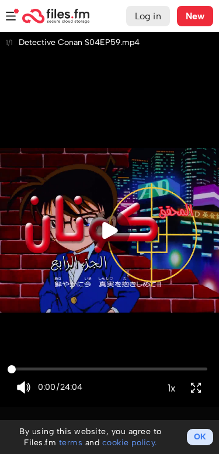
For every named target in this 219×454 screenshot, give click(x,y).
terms (71, 443)
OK (200, 437)
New (195, 16)
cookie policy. (129, 443)
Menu (11, 16)
